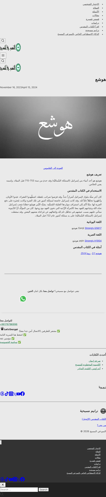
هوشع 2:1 (97, 253)
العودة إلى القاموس (53, 168)
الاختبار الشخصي (91, 4)
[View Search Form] (3, 40)
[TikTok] (6, 394)
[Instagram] (11, 394)
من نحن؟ (101, 425)
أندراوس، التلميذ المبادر (88, 368)
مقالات (95, 15)
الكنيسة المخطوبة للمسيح (87, 364)
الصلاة (96, 7)
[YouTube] (18, 394)
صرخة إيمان (94, 361)
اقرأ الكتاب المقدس (89, 26)
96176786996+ (8, 324)
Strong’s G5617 (93, 228)
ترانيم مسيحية (92, 30)
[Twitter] (14, 394)
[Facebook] (22, 394)
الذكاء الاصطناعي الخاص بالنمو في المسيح (78, 34)
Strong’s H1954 (93, 240)
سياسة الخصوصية (8, 342)
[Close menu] (1, 442)
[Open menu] (3, 56)
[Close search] (3, 485)
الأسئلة (95, 11)
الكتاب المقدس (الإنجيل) (94, 419)
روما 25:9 (86, 253)
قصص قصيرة (92, 19)
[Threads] (2, 394)
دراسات (95, 22)
